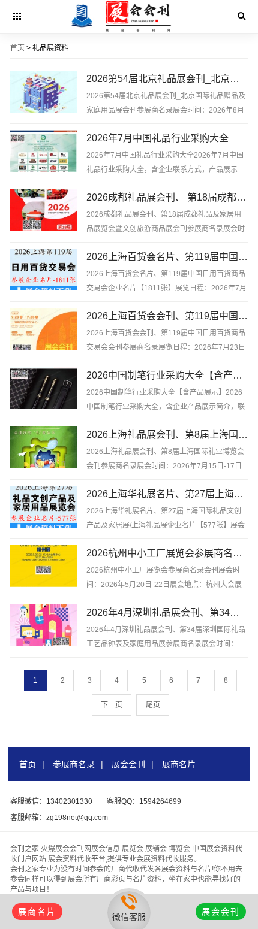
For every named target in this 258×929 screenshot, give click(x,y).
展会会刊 (128, 764)
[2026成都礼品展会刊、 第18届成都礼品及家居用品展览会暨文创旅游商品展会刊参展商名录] (43, 211)
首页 (17, 48)
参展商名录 (74, 764)
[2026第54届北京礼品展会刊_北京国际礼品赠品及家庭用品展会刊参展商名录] (43, 92)
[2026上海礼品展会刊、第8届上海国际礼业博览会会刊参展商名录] (43, 448)
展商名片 (179, 764)
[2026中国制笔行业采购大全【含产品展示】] (43, 389)
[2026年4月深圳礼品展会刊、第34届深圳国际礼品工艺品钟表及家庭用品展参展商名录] (43, 626)
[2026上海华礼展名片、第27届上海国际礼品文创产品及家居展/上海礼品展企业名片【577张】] (43, 507)
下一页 (111, 705)
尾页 (153, 705)
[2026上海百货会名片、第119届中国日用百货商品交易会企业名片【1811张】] (43, 270)
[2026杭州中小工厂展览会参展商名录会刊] (43, 567)
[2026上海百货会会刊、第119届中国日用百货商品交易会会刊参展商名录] (43, 330)
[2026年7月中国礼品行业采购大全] (43, 152)
